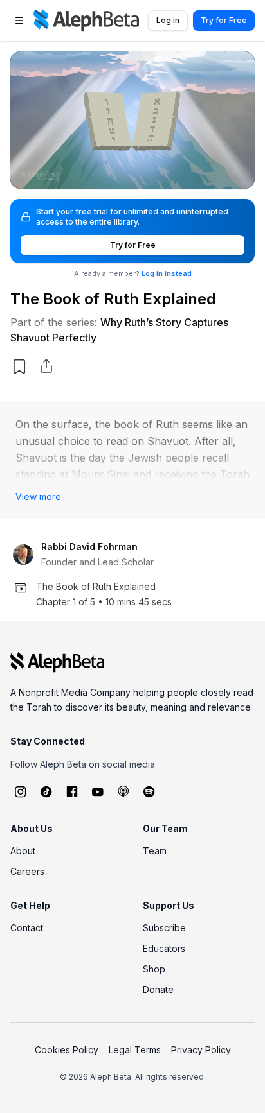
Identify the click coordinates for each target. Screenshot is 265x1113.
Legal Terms (135, 1049)
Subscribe (164, 927)
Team (155, 850)
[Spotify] (149, 791)
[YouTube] (97, 791)
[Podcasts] (123, 791)
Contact (26, 927)
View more (38, 496)
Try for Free (224, 20)
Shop (154, 968)
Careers (27, 871)
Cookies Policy (66, 1049)
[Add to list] (19, 366)
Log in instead (167, 273)
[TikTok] (46, 791)
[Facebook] (72, 791)
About (22, 850)
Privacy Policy (201, 1049)
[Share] (46, 366)
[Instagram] (20, 791)
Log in (167, 20)
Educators (164, 948)
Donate (158, 989)
